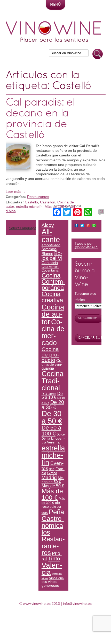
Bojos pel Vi (52, 255)
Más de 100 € (56, 206)
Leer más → (16, 191)
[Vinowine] (53, 41)
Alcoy (48, 225)
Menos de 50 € (53, 480)
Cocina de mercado (53, 332)
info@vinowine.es (77, 603)
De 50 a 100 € (51, 430)
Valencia (52, 568)
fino (51, 469)
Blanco (47, 254)
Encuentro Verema (53, 440)
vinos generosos (50, 584)
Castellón (47, 202)
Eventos (53, 465)
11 (102, 211)
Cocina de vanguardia (52, 364)
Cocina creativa (52, 297)
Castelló (31, 202)
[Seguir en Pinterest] (88, 226)
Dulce (61, 434)
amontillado (51, 245)
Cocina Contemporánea (53, 281)
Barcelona (49, 249)
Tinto (54, 558)
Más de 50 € (53, 485)
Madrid (49, 477)
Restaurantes (38, 197)
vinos (45, 578)
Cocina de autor (53, 314)
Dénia (46, 438)
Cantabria (50, 263)
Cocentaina (50, 270)
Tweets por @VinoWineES (86, 245)
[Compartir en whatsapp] (94, 226)
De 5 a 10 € (52, 395)
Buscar (97, 54)
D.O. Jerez (49, 393)
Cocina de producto (50, 354)
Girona (52, 473)
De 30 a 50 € (52, 417)
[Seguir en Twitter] (82, 226)
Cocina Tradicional (53, 381)
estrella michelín (29, 206)
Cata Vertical (50, 266)
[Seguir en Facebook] (76, 226)
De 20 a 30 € (53, 404)
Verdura (57, 573)
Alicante (51, 235)
